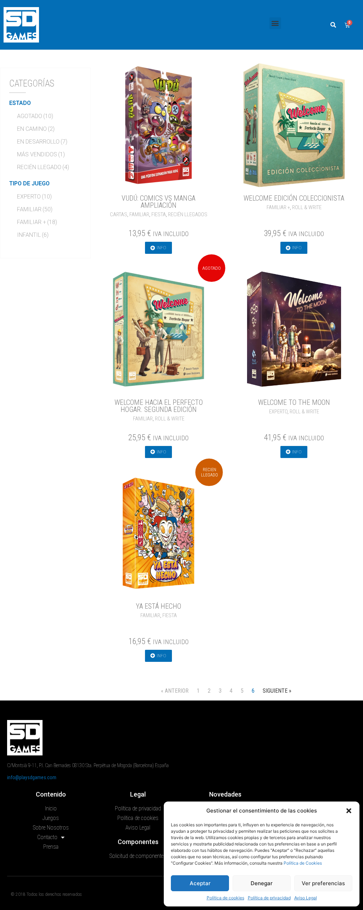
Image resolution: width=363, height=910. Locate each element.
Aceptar (200, 883)
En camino (36, 128)
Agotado (35, 116)
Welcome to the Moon (294, 402)
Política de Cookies (303, 863)
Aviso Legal (305, 897)
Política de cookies (225, 897)
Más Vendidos (41, 154)
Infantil (33, 234)
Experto (34, 196)
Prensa (50, 846)
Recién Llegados (187, 214)
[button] (348, 810)
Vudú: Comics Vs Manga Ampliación (158, 202)
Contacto (47, 837)
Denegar (262, 883)
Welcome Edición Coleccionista (294, 198)
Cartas (118, 214)
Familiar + (37, 222)
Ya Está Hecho (158, 606)
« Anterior (175, 690)
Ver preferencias (323, 883)
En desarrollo (42, 141)
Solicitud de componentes (138, 856)
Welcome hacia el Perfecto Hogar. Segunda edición (159, 406)
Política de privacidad (269, 897)
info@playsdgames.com (31, 777)
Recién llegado (43, 167)
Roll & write (307, 207)
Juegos (51, 818)
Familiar (34, 209)
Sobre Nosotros (51, 827)
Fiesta (158, 214)
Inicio (51, 808)
